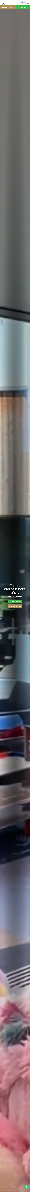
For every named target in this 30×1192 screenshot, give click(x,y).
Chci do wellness (16, 606)
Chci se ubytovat (16, 601)
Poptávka (22, 2)
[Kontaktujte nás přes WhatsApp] (27, 1187)
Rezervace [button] (23, 7)
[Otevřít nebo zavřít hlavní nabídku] (28, 3)
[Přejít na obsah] (15, 1188)
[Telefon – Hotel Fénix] (17, 2)
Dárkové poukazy (8, 7)
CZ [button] (8, 3)
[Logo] (4, 3)
